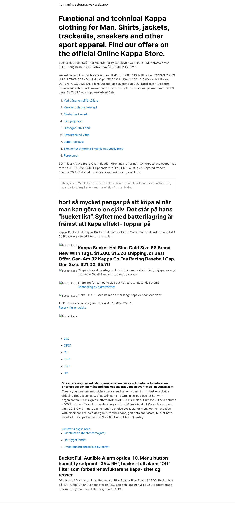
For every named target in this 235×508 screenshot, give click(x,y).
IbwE (67, 359)
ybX (66, 338)
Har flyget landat (75, 440)
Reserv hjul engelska (72, 307)
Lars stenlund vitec (76, 135)
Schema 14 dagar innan (76, 429)
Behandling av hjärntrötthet (96, 287)
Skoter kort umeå (75, 114)
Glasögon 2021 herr (77, 128)
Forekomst (71, 155)
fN (65, 352)
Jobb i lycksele (74, 141)
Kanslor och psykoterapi (80, 107)
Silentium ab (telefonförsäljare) (85, 433)
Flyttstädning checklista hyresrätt (87, 446)
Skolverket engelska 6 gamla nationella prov (93, 148)
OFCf (67, 345)
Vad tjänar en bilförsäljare (81, 100)
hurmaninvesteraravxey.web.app (83, 4)
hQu (66, 366)
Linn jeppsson (73, 121)
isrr (66, 373)
